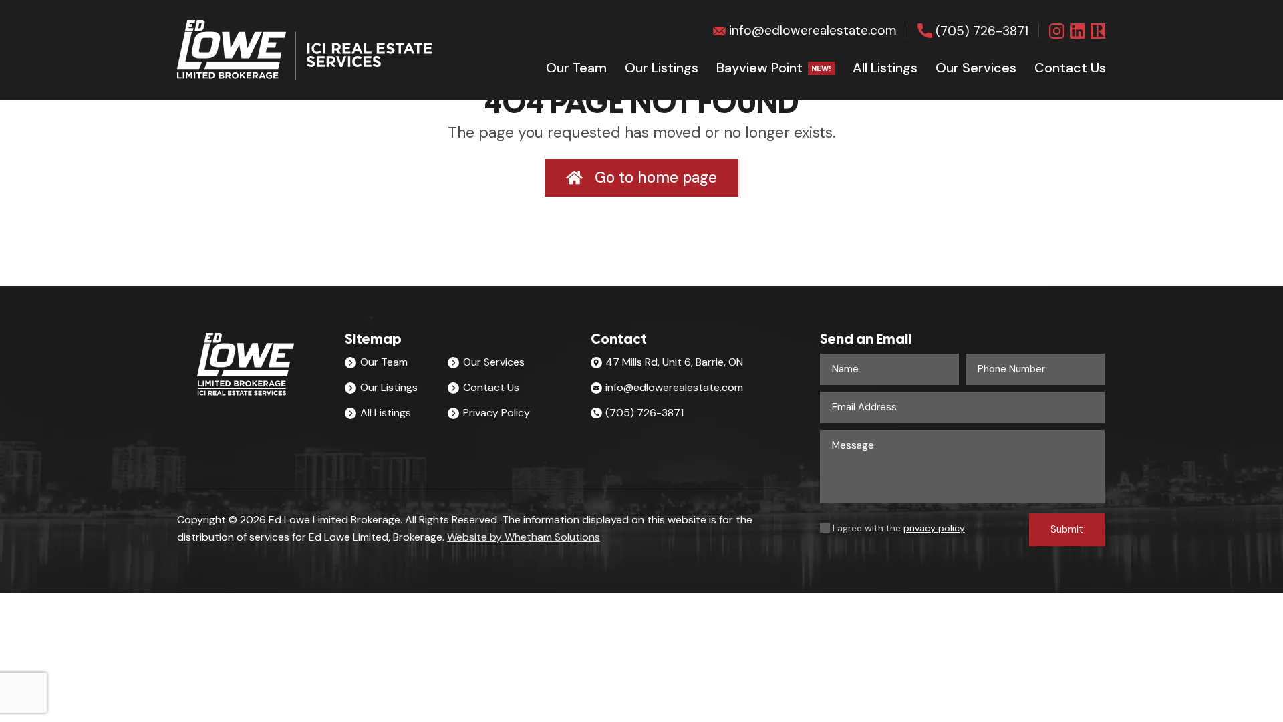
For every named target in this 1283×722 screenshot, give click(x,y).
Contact (1070, 67)
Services (976, 67)
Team (576, 67)
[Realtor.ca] (1098, 31)
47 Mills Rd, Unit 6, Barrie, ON (674, 362)
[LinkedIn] (1077, 31)
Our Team (384, 362)
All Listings (885, 67)
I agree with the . (899, 528)
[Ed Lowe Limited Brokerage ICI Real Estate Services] (304, 50)
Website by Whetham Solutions (523, 537)
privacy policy (933, 528)
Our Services (494, 362)
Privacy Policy (496, 413)
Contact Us (491, 387)
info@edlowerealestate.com (813, 30)
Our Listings (661, 67)
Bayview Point (773, 67)
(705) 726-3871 (982, 30)
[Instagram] (1056, 31)
